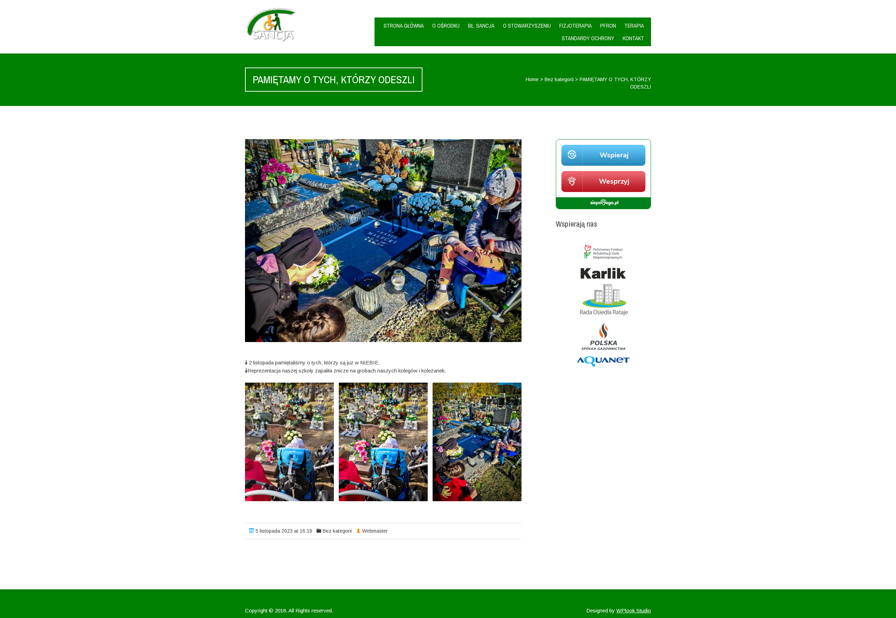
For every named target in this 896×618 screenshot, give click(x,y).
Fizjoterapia (575, 25)
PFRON (608, 25)
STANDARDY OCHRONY (588, 38)
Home (532, 79)
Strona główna (404, 25)
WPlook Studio (633, 610)
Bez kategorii (559, 79)
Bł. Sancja (481, 25)
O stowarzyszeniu (527, 25)
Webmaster (375, 531)
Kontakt (633, 38)
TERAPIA (634, 25)
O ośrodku (446, 25)
